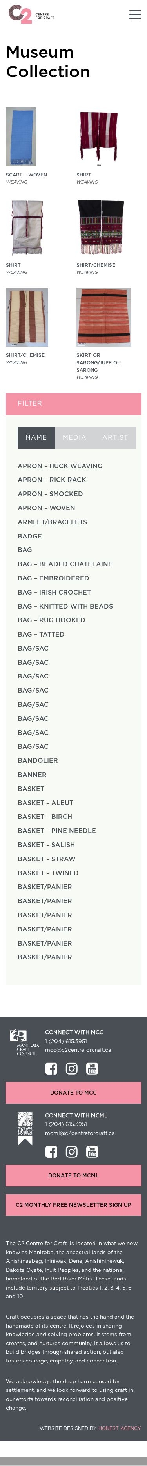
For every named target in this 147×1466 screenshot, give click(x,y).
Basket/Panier (45, 887)
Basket (31, 789)
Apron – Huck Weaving (60, 466)
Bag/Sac (33, 649)
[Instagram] (71, 1068)
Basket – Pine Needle (57, 831)
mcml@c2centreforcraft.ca (80, 1133)
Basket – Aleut (45, 803)
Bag (25, 550)
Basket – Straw (47, 859)
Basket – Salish (46, 845)
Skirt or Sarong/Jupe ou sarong (98, 363)
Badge (30, 536)
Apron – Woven (46, 508)
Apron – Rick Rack (52, 480)
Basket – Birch (45, 817)
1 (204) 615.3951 (66, 1041)
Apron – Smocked (50, 494)
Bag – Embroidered (53, 578)
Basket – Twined (48, 873)
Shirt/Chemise (95, 265)
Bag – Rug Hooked (51, 620)
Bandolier (38, 761)
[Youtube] (92, 1068)
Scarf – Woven (26, 175)
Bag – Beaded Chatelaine (65, 564)
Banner (32, 775)
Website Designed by (90, 1428)
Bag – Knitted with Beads (65, 607)
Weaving (16, 182)
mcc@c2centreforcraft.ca (78, 1050)
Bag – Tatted (41, 634)
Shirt (83, 175)
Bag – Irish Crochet (54, 592)
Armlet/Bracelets (52, 522)
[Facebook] (51, 1068)
